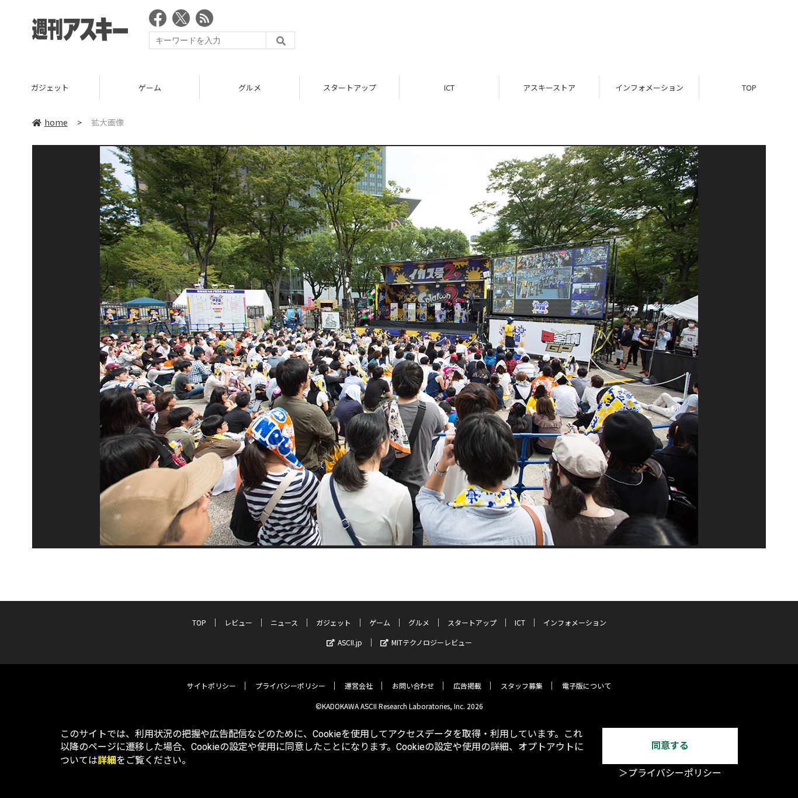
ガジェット (50, 87)
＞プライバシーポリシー (670, 773)
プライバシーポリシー (290, 685)
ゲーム (149, 87)
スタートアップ (349, 87)
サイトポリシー (211, 685)
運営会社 (359, 685)
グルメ (249, 87)
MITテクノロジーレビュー (431, 642)
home (56, 122)
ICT (449, 87)
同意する (670, 745)
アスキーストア (549, 87)
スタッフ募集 (522, 685)
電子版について (586, 685)
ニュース (284, 622)
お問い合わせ (413, 685)
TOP (199, 622)
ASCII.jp (350, 642)
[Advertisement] (553, 32)
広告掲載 (467, 685)
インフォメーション (649, 87)
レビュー (238, 622)
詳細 (107, 760)
